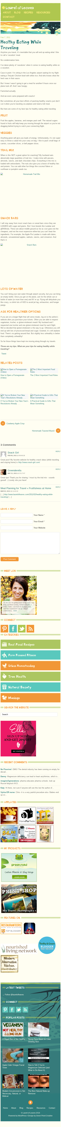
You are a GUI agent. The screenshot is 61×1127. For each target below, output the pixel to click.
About (7, 12)
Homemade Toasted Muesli (45, 430)
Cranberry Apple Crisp (13, 423)
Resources (43, 12)
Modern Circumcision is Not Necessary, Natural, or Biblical (13, 1093)
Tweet (3, 354)
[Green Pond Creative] (19, 881)
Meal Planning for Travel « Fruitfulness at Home (26, 488)
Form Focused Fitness (22, 655)
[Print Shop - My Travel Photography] (19, 912)
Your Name (38, 515)
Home (5, 1108)
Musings (14, 697)
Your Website (39, 528)
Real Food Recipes (21, 644)
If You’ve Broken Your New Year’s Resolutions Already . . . (14, 402)
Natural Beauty (19, 687)
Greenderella (14, 470)
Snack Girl (13, 452)
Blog (17, 12)
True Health (17, 676)
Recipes (28, 12)
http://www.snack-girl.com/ (29, 462)
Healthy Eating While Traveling (21, 44)
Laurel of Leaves (29, 1113)
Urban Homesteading (21, 666)
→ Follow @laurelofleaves (13, 995)
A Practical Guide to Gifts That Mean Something (42, 402)
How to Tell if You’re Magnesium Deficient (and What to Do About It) (39, 1067)
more (15, 611)
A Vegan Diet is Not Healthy (13, 1039)
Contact (8, 17)
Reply (58, 451)
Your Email (38, 521)
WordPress (22, 1116)
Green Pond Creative (44, 1116)
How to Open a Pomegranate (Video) (12, 376)
